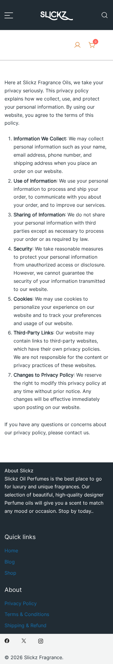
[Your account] (77, 45)
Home (11, 550)
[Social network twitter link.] (23, 640)
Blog (10, 562)
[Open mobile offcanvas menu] (9, 15)
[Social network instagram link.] (40, 640)
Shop (10, 573)
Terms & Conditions (27, 614)
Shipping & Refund (25, 625)
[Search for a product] (104, 15)
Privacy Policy (21, 603)
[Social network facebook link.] (7, 640)
